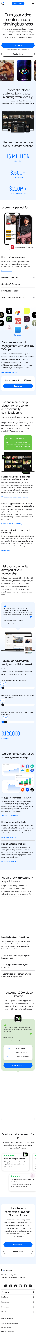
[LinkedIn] (30, 1285)
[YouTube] (20, 1285)
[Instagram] (15, 1285)
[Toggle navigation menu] (33, 3)
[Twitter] (5, 1285)
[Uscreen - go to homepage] (2, 3)
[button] (26, 1119)
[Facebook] (10, 1285)
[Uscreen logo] (6, 1270)
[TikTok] (25, 1285)
